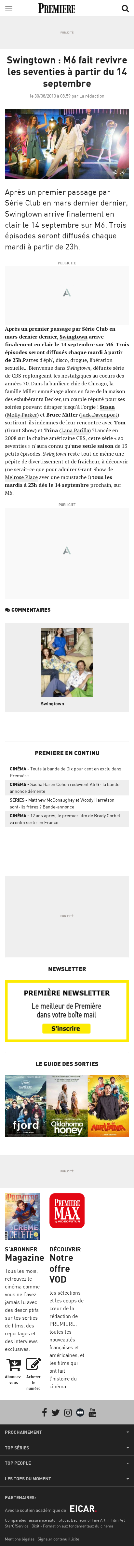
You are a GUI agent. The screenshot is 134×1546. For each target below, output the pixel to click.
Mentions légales (19, 1539)
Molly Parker (22, 414)
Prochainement (23, 1432)
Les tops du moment (28, 1478)
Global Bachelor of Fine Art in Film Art (92, 1520)
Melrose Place (21, 477)
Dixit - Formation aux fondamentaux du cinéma (72, 1526)
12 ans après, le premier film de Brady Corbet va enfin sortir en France (65, 819)
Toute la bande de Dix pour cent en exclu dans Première (65, 772)
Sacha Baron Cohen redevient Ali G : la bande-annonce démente (65, 787)
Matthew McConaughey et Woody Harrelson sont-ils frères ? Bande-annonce (62, 803)
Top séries (17, 1447)
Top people (18, 1463)
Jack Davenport (99, 414)
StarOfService (16, 1526)
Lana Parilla (75, 430)
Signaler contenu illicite (58, 1539)
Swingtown (52, 703)
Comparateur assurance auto (30, 1520)
